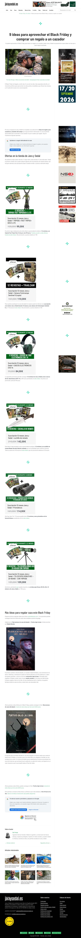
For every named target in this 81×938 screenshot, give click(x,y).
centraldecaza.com (33, 616)
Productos (62, 911)
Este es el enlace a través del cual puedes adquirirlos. (22, 793)
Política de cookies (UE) (46, 916)
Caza (61, 903)
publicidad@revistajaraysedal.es (24, 911)
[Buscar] (75, 10)
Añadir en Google (15, 149)
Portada (20, 13)
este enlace (18, 307)
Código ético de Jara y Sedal (47, 907)
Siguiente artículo (45, 843)
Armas (61, 912)
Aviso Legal (43, 909)
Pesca (61, 909)
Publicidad (43, 901)
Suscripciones (44, 903)
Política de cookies (45, 914)
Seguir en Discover (33, 809)
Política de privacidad (46, 911)
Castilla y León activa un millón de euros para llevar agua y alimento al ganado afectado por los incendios (27, 882)
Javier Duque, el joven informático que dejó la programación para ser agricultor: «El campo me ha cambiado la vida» (28, 866)
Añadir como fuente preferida (18, 809)
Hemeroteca (63, 916)
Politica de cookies (45, 912)
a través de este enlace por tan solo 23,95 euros (28, 707)
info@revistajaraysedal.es (18, 914)
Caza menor (63, 907)
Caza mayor (63, 905)
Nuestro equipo (44, 905)
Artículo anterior (10, 843)
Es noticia (28, 13)
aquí (17, 587)
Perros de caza (64, 914)
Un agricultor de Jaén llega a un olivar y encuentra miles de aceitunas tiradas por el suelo (44, 882)
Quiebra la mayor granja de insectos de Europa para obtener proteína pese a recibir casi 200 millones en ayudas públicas (44, 866)
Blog (24, 13)
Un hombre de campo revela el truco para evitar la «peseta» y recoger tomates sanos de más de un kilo (12, 882)
